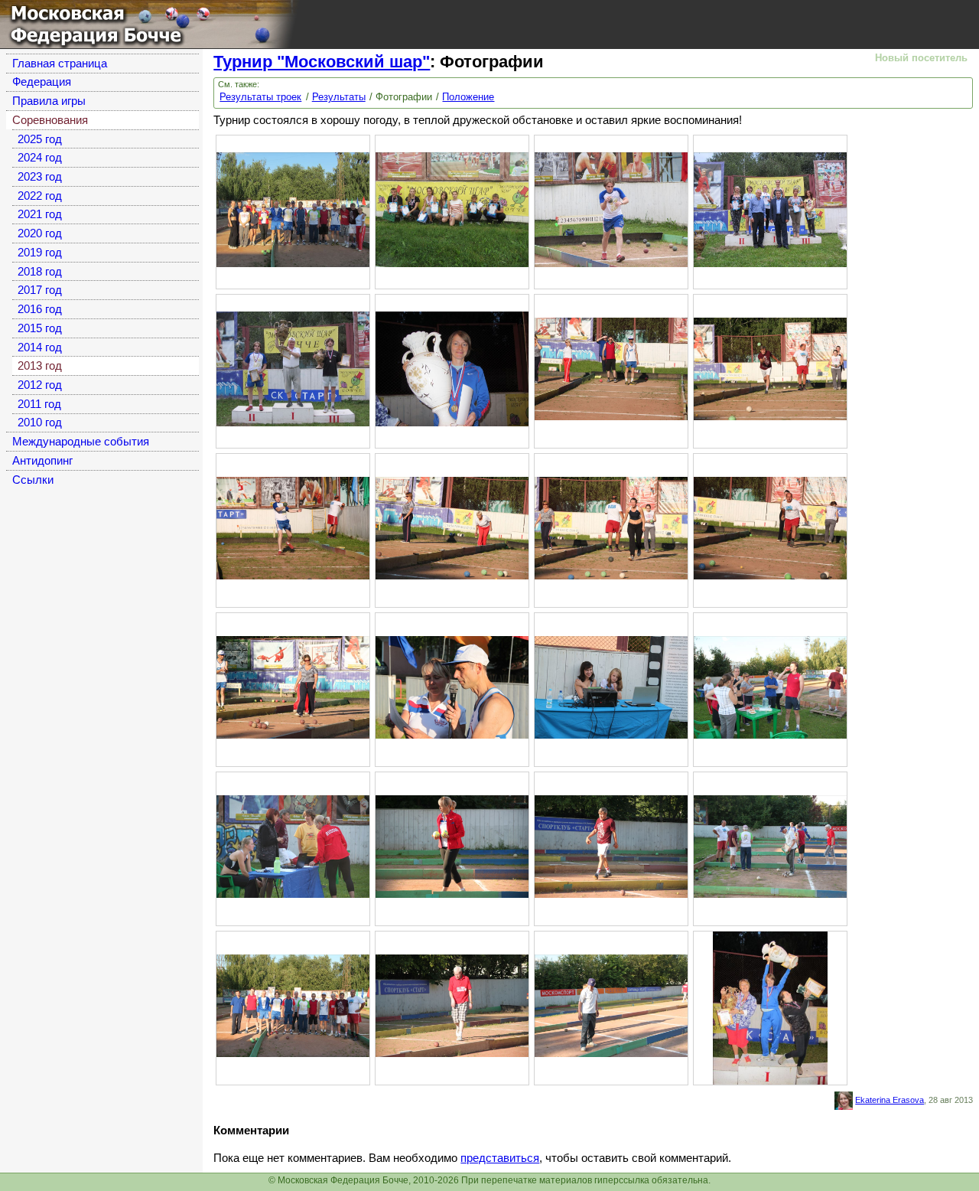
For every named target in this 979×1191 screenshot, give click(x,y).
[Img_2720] (770, 846)
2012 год (40, 385)
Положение (468, 97)
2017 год (40, 290)
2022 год (40, 196)
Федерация (41, 82)
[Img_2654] (770, 527)
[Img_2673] (611, 686)
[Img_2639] (770, 368)
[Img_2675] (770, 686)
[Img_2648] (611, 527)
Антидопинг (42, 461)
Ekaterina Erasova (889, 1100)
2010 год (40, 422)
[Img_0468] (452, 368)
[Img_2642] (292, 527)
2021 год (40, 214)
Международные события (80, 442)
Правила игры (49, 101)
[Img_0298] (452, 209)
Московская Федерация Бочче (87, 22)
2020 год (40, 233)
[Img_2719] (611, 846)
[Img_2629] (452, 1005)
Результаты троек (260, 97)
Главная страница (59, 63)
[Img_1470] (770, 1007)
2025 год (40, 139)
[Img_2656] (292, 686)
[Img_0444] (292, 368)
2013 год (40, 366)
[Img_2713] (292, 846)
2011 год (39, 404)
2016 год (40, 309)
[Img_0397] (611, 209)
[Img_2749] (292, 1005)
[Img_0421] (770, 209)
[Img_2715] (452, 846)
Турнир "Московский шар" (321, 61)
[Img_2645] (452, 527)
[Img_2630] (611, 1005)
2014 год (40, 347)
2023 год (40, 177)
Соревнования (50, 120)
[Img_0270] (292, 209)
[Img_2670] (452, 686)
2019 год (40, 252)
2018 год (40, 272)
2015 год (40, 328)
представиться (499, 1158)
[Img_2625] (611, 368)
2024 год (40, 158)
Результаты (339, 97)
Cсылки (33, 480)
